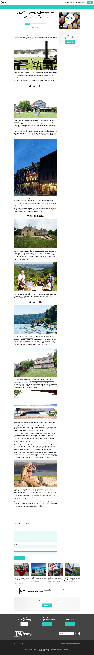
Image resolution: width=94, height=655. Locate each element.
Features (67, 2)
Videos (73, 2)
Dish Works (47, 590)
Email (15, 550)
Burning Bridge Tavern (34, 198)
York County (42, 24)
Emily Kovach (36, 27)
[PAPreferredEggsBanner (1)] (69, 28)
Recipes (78, 2)
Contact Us (77, 643)
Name (15, 544)
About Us (63, 643)
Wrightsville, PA (27, 72)
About (83, 2)
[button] (69, 2)
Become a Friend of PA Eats (47, 6)
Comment (16, 530)
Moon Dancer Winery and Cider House (22, 251)
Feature (27, 24)
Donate (89, 2)
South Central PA (34, 24)
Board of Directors (70, 643)
